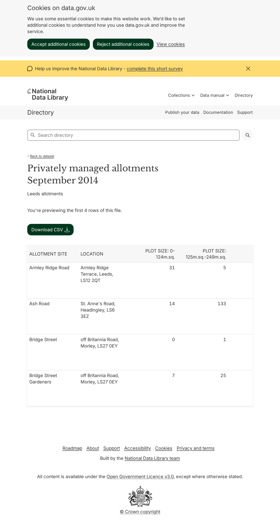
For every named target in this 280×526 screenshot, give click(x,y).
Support (245, 112)
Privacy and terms (196, 448)
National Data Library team (152, 458)
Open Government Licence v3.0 (140, 476)
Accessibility (137, 448)
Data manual (212, 95)
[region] (140, 326)
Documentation (218, 112)
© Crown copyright (140, 511)
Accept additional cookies (58, 44)
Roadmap (72, 448)
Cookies (163, 448)
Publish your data (182, 112)
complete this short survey (155, 68)
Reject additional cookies (123, 44)
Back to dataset (42, 156)
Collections (179, 95)
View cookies (171, 44)
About (93, 448)
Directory (244, 95)
